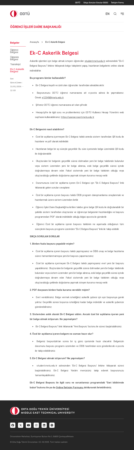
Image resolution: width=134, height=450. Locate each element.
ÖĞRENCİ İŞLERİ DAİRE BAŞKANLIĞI (35, 27)
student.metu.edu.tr (95, 61)
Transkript (15, 64)
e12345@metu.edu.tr (53, 97)
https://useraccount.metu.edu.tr (77, 117)
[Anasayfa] (20, 13)
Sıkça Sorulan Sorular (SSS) (96, 2)
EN (107, 13)
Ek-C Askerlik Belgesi (17, 70)
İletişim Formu (117, 2)
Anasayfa (34, 41)
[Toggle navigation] (122, 14)
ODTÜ (77, 2)
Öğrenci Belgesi (14, 51)
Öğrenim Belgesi (14, 58)
